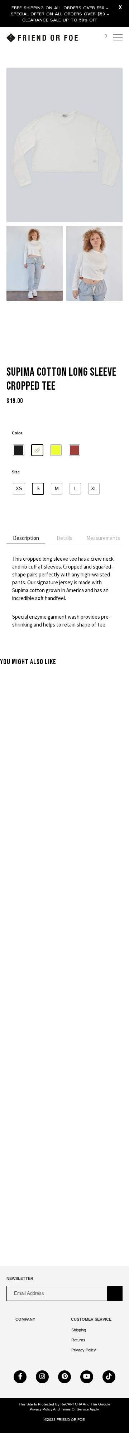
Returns (78, 1340)
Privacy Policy (83, 1350)
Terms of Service (74, 1409)
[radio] (18, 450)
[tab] (25, 538)
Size (16, 472)
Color (17, 433)
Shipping (78, 1330)
